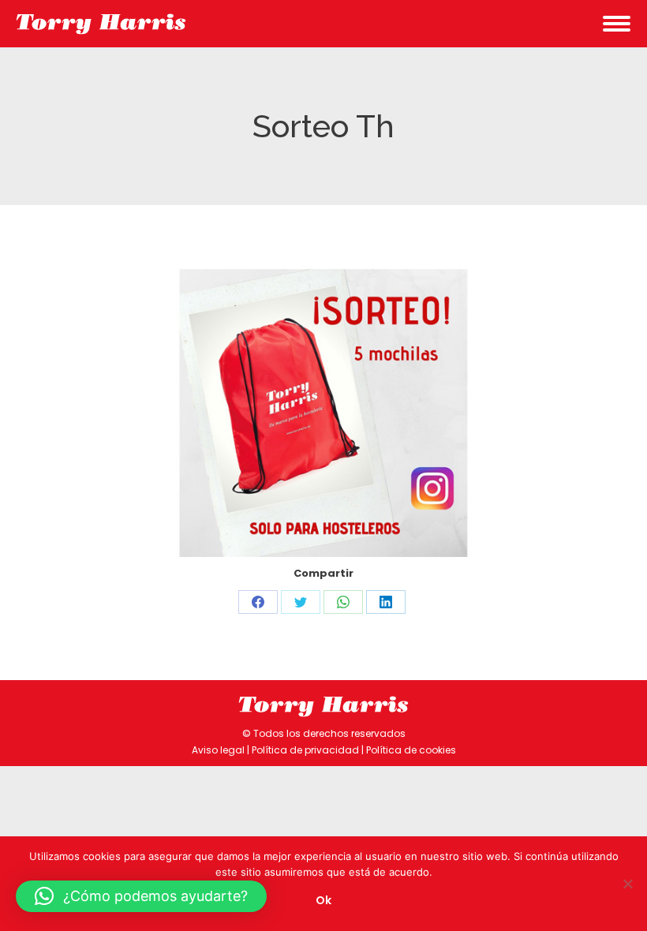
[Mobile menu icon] (616, 24)
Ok (323, 900)
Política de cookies (411, 750)
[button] (141, 896)
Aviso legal (218, 750)
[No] (627, 884)
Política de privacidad (305, 750)
